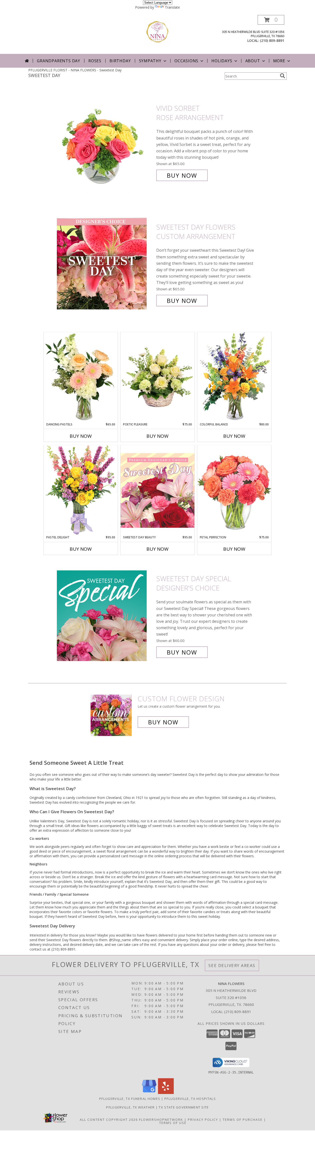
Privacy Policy (203, 1119)
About (252, 60)
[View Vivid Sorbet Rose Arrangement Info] (105, 142)
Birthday (120, 60)
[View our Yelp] (166, 1092)
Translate (172, 7)
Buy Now (182, 175)
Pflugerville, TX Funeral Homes (129, 1098)
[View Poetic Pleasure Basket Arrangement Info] (157, 377)
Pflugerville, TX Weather (130, 1107)
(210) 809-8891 (272, 40)
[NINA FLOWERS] (157, 32)
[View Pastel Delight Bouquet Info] (81, 490)
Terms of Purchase (243, 1119)
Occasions (186, 60)
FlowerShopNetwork (161, 1119)
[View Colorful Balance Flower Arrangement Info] (234, 377)
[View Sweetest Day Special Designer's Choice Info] (105, 615)
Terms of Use (173, 1123)
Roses (94, 60)
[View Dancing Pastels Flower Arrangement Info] (81, 377)
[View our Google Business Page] (149, 1092)
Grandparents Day (58, 60)
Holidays (221, 60)
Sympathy (150, 60)
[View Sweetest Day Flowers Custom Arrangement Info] (105, 264)
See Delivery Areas (231, 965)
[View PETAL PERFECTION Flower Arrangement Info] (234, 490)
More (279, 60)
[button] (271, 20)
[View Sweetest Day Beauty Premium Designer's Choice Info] (157, 490)
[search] (282, 75)
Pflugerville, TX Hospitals (190, 1098)
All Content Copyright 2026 (109, 1119)
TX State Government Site (184, 1107)
